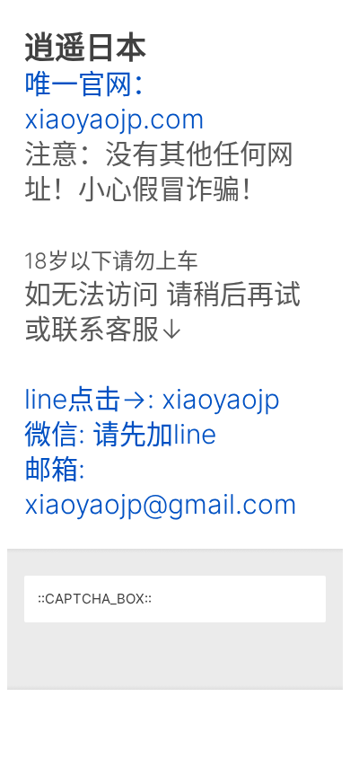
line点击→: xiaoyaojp (152, 399)
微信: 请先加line (120, 434)
